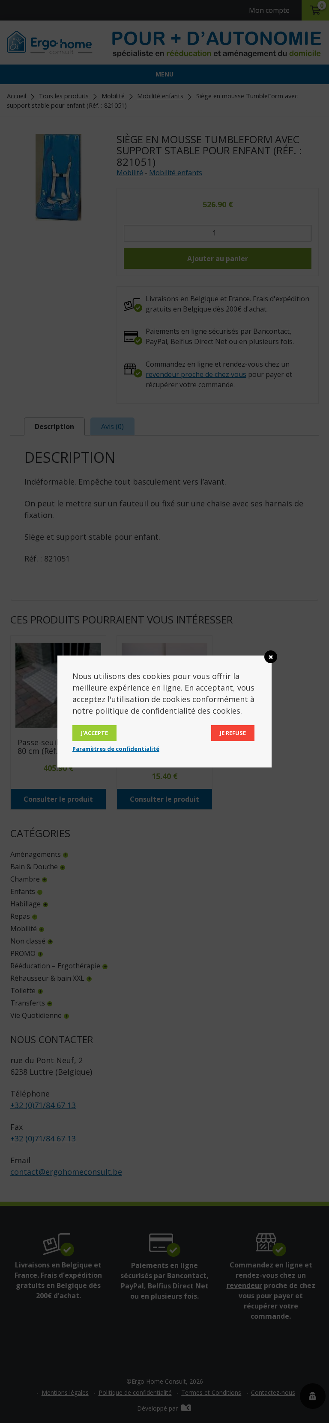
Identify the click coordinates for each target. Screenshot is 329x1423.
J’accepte (94, 733)
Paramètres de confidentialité (115, 749)
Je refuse (233, 733)
